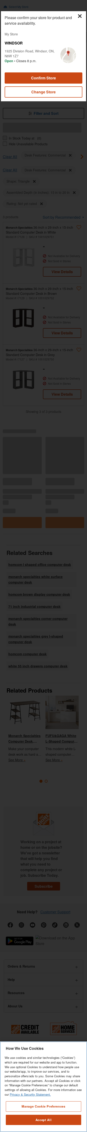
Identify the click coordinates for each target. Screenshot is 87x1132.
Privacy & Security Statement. (30, 1094)
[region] (43, 1086)
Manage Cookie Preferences (43, 1106)
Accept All (43, 1120)
